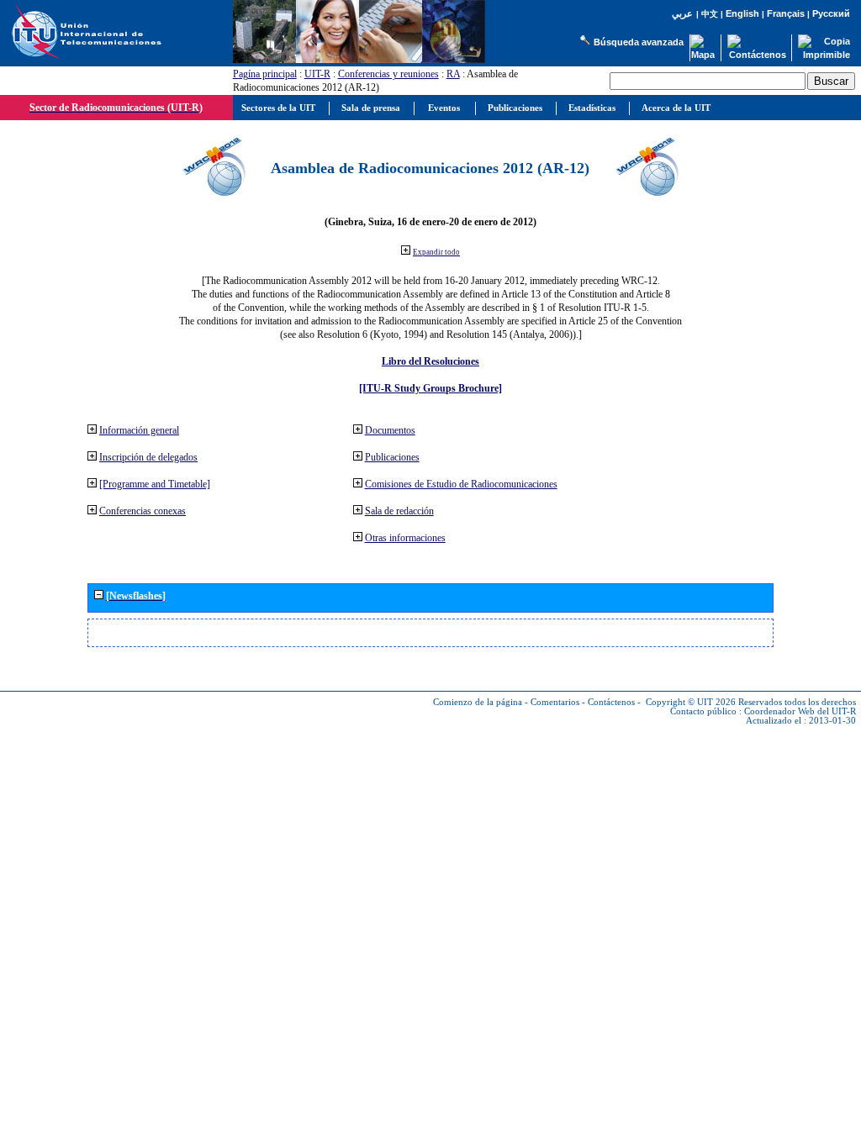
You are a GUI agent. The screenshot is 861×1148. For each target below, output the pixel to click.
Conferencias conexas (142, 511)
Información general (139, 430)
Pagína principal (265, 74)
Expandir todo (436, 252)
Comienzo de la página (477, 702)
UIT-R (317, 74)
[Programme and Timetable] (154, 484)
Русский (831, 13)
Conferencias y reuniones (388, 74)
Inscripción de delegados (148, 457)
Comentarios (555, 702)
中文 (709, 13)
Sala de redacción (399, 511)
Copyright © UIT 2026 (691, 702)
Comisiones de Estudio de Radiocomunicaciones (461, 484)
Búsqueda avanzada (639, 42)
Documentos (390, 430)
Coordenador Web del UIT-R (800, 711)
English (742, 13)
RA (453, 74)
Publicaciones (392, 457)
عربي (682, 13)
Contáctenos (611, 702)
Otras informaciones (405, 538)
